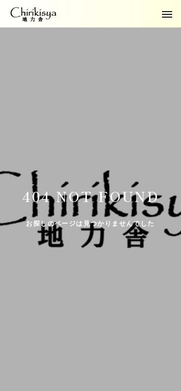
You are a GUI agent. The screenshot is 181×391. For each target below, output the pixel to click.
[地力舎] (33, 13)
